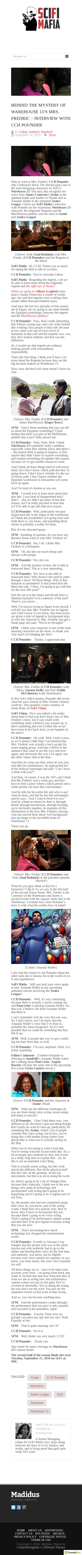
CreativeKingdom (28, 1547)
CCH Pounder (56, 1377)
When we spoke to (34, 291)
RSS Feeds (42, 1533)
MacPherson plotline (34, 316)
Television (36, 1402)
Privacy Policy (25, 1536)
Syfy (60, 1394)
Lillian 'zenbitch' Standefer (36, 131)
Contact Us (23, 1533)
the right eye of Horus (40, 286)
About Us (35, 1530)
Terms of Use (41, 1540)
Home (21, 1530)
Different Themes (54, 1547)
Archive (59, 1533)
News (52, 135)
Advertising (54, 1530)
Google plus (24, 1507)
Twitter (13, 1507)
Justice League (39, 1394)
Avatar (34, 1377)
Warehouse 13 (39, 1411)
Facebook (19, 1507)
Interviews (37, 1386)
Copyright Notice (52, 1536)
